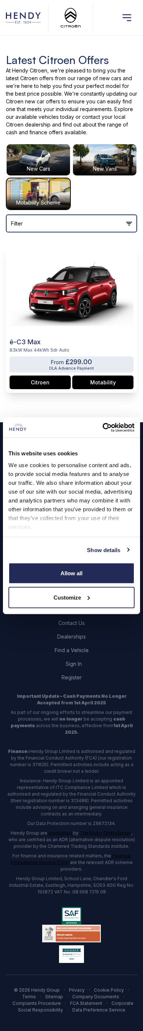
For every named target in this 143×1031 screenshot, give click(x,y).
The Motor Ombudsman (105, 833)
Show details (103, 550)
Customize (67, 597)
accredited (60, 833)
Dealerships (71, 636)
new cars (110, 78)
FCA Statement (86, 1003)
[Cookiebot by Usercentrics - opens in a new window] (103, 427)
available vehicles (37, 117)
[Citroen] (70, 17)
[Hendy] (23, 17)
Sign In (74, 664)
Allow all (71, 573)
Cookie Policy (109, 990)
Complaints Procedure (36, 1003)
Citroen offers (37, 78)
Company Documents (95, 996)
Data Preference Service (98, 1010)
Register (72, 677)
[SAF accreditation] (71, 916)
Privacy (77, 990)
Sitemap (54, 996)
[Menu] (127, 17)
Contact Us (71, 623)
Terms (29, 996)
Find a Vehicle (72, 650)
